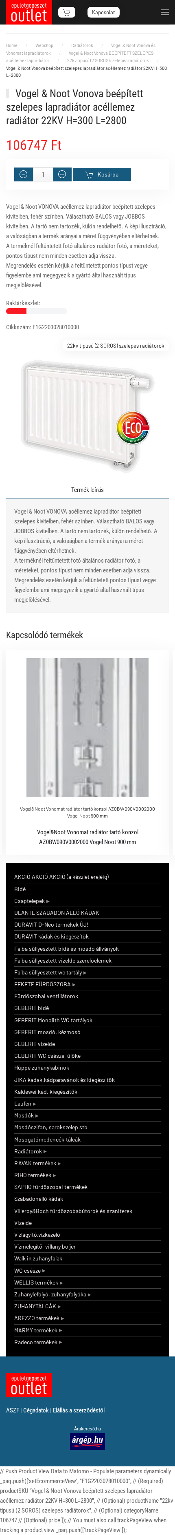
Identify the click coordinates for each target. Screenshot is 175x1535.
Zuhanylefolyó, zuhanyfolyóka (50, 1294)
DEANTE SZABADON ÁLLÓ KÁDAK (56, 912)
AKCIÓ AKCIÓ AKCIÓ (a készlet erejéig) (61, 876)
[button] (165, 12)
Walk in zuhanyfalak (38, 1258)
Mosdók (24, 1115)
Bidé (20, 888)
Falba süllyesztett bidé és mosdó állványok (66, 948)
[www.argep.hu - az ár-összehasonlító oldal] (87, 1441)
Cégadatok (36, 1410)
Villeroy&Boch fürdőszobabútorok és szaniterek (73, 1210)
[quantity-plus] (62, 174)
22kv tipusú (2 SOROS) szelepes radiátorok (115, 345)
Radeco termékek (35, 1341)
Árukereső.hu (87, 1428)
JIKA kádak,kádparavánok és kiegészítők (64, 1079)
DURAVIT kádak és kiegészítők (51, 936)
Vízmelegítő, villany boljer (45, 1246)
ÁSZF (12, 1410)
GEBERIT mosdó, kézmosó (47, 1031)
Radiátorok (28, 1151)
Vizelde (23, 1222)
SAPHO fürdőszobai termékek (51, 1186)
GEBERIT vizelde (34, 1043)
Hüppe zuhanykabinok (41, 1067)
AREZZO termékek (36, 1317)
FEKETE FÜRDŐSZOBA (42, 984)
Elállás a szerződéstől (79, 1410)
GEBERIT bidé (31, 1007)
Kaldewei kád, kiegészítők (45, 1091)
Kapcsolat (103, 12)
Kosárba (108, 174)
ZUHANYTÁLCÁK (35, 1306)
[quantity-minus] (23, 174)
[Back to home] (29, 12)
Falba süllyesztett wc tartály (48, 972)
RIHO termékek (32, 1174)
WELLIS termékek (36, 1282)
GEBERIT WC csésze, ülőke (47, 1055)
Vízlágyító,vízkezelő (37, 1234)
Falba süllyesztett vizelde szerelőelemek (63, 960)
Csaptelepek (29, 900)
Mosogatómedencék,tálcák (47, 1139)
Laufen (22, 1103)
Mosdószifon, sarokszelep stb (51, 1127)
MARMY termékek (35, 1330)
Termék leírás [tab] (87, 490)
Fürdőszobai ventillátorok (46, 995)
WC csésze (27, 1270)
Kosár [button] (66, 12)
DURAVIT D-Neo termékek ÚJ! (51, 924)
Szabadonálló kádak (38, 1198)
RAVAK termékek (35, 1163)
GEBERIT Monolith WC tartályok (53, 1020)
